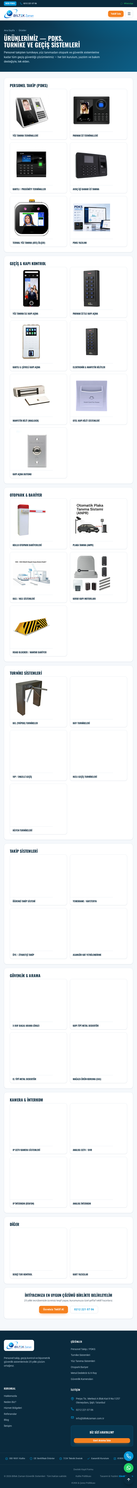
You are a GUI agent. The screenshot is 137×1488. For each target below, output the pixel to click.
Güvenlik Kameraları (82, 1379)
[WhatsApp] (128, 1468)
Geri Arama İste (102, 1440)
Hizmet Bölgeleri (13, 1407)
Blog (6, 1419)
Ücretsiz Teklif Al (53, 1309)
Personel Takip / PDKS (83, 1349)
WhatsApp (128, 3)
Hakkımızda (10, 1396)
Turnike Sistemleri (80, 1355)
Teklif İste (116, 13)
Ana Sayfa (9, 30)
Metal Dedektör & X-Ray (84, 1373)
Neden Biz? (10, 1402)
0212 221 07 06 (30, 3)
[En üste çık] (128, 1479)
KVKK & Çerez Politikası (83, 1483)
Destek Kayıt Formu (83, 1469)
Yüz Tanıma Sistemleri (83, 1361)
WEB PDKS (10, 3)
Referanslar (10, 1414)
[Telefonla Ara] (128, 1456)
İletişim (8, 1425)
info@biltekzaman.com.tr (90, 1418)
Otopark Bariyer (79, 1367)
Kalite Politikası (83, 1476)
